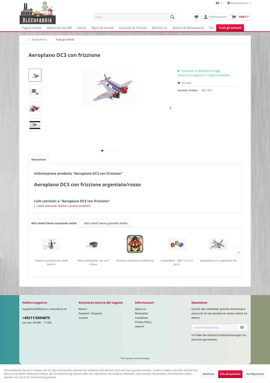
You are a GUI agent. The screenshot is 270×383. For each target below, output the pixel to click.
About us (140, 309)
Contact (83, 318)
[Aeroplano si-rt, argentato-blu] (218, 244)
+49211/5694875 (36, 317)
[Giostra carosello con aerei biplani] (51, 244)
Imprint (139, 326)
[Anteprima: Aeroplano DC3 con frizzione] (34, 75)
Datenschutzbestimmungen (224, 335)
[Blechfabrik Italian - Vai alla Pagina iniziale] (38, 12)
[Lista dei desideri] (196, 17)
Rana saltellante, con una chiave (93, 262)
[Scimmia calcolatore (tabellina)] (135, 244)
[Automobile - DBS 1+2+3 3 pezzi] (177, 244)
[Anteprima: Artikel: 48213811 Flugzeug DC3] (34, 124)
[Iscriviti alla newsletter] (242, 327)
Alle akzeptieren (230, 374)
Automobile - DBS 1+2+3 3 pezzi (177, 262)
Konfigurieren (255, 374)
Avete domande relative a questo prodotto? (64, 206)
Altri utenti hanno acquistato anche (54, 223)
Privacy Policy (143, 322)
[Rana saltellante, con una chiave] (93, 244)
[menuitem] (134, 17)
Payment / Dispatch (90, 313)
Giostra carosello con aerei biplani (51, 262)
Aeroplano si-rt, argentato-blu (218, 260)
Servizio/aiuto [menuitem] (239, 3)
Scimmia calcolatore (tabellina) (135, 260)
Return (83, 309)
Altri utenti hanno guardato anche (105, 223)
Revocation (141, 313)
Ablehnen (208, 374)
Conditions (141, 318)
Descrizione (38, 159)
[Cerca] (172, 17)
